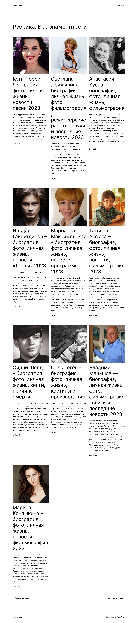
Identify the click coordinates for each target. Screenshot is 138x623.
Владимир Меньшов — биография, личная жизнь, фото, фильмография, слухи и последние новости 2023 (106, 391)
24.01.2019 (16, 144)
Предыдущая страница (22, 598)
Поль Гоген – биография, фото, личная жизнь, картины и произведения (68, 382)
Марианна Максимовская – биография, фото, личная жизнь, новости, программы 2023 (68, 251)
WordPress (121, 617)
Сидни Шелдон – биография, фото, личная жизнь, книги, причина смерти (30, 382)
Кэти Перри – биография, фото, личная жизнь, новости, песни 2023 (28, 93)
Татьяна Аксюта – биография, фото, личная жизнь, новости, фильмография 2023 (106, 251)
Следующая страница (116, 598)
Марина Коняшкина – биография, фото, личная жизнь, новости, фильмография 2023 (30, 528)
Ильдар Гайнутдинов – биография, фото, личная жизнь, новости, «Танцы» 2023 (30, 248)
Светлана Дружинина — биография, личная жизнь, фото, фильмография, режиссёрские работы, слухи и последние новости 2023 (68, 108)
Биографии (17, 6)
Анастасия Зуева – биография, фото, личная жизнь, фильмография (106, 93)
